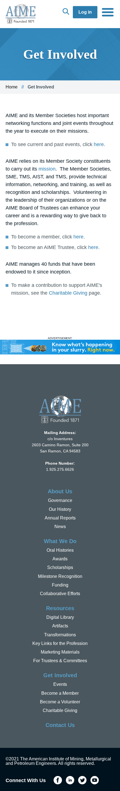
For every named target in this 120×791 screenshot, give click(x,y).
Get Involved (60, 675)
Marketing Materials (60, 652)
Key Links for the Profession (60, 643)
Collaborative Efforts (60, 593)
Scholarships (60, 567)
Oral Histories (60, 550)
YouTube (94, 780)
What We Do (60, 541)
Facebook (58, 780)
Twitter (82, 780)
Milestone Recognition (60, 576)
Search (66, 11)
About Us (60, 491)
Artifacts (60, 626)
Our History (60, 509)
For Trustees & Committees (60, 660)
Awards (60, 558)
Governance (60, 500)
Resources (60, 608)
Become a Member (60, 693)
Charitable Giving (68, 293)
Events (60, 684)
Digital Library (60, 617)
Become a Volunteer (60, 701)
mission (47, 169)
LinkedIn (70, 780)
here (99, 144)
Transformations (60, 634)
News (60, 526)
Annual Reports (60, 518)
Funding (60, 585)
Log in (85, 12)
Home (12, 87)
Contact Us (60, 725)
